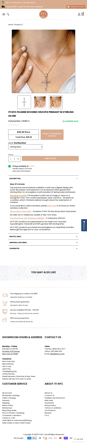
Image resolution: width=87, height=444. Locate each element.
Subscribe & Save (77, 7)
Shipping (5, 403)
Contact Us (49, 395)
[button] (3, 14)
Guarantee (49, 403)
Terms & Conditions (53, 408)
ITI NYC (41, 434)
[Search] (8, 14)
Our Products (50, 410)
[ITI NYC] (43, 14)
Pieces (10, 154)
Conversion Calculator (11, 415)
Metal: (17, 143)
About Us (48, 393)
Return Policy (7, 405)
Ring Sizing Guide (9, 410)
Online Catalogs (9, 398)
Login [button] (79, 14)
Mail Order (49, 400)
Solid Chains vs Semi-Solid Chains (16, 423)
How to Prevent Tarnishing (13, 413)
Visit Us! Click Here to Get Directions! (20, 2)
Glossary (6, 400)
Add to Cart (50, 158)
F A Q (47, 415)
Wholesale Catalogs (10, 395)
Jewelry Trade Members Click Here (52, 134)
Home (10, 24)
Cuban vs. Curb (8, 418)
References (7, 408)
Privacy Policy (50, 405)
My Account (7, 393)
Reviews (48, 413)
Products (18, 24)
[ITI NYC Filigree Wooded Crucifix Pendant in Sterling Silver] (24, 102)
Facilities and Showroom (55, 398)
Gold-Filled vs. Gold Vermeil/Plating (17, 420)
